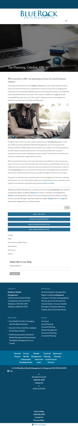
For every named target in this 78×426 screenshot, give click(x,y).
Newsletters (12, 246)
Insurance (45, 321)
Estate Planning (47, 324)
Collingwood (33, 193)
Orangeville (63, 198)
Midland (10, 195)
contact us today (48, 183)
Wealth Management (49, 330)
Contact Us (39, 383)
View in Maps (39, 411)
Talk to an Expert (39, 424)
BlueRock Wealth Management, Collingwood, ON (36, 368)
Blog (9, 239)
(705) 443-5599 (60, 368)
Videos (10, 254)
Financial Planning (48, 327)
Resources (12, 250)
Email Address (16, 266)
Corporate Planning (48, 336)
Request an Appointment (39, 219)
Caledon (51, 198)
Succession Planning (48, 333)
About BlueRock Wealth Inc (39, 224)
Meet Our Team (39, 214)
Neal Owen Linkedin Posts (39, 229)
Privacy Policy (39, 420)
